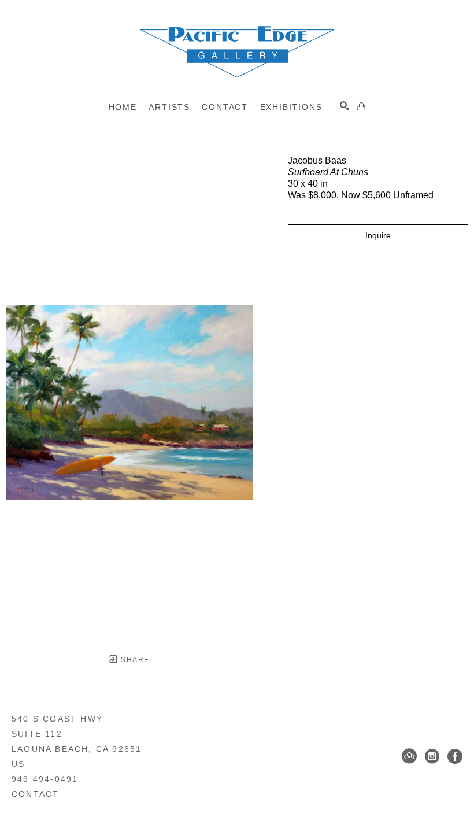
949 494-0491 (45, 779)
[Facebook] (454, 756)
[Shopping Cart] (361, 106)
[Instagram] (432, 756)
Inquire (378, 235)
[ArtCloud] (409, 756)
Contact (35, 794)
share (133, 660)
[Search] (344, 105)
